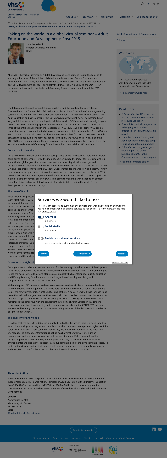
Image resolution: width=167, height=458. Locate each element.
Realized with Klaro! (120, 262)
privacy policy (49, 211)
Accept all (122, 253)
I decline (43, 253)
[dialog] (83, 229)
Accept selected (82, 253)
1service (50, 221)
